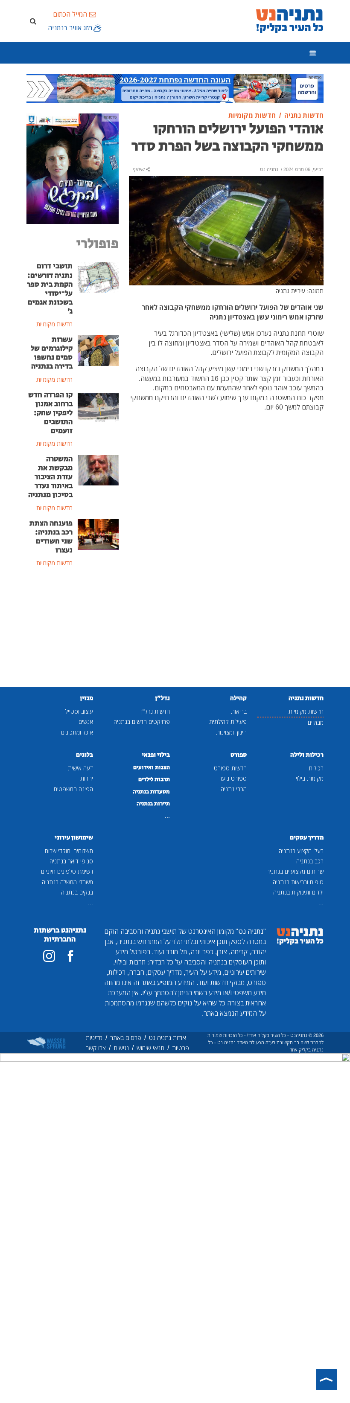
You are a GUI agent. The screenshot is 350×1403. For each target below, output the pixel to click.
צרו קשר (96, 1048)
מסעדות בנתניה (151, 791)
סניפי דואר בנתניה (71, 861)
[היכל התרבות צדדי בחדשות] (72, 168)
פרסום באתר (125, 1038)
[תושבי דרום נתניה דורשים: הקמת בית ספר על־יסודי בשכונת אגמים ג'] (98, 277)
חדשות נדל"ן (155, 711)
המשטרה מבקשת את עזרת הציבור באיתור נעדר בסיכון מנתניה (50, 476)
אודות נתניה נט (167, 1038)
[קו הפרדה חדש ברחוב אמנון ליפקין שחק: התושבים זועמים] (98, 405)
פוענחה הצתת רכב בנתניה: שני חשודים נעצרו (51, 537)
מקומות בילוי (310, 778)
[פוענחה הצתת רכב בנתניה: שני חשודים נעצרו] (98, 533)
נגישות (121, 1048)
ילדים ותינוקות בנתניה (298, 892)
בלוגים (84, 754)
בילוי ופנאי (156, 754)
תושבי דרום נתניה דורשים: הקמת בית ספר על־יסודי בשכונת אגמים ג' (50, 289)
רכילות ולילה (307, 754)
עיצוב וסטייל (79, 711)
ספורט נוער (233, 778)
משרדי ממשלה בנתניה (67, 882)
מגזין (86, 698)
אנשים (86, 721)
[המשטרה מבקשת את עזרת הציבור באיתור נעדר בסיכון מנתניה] (98, 469)
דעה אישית (80, 768)
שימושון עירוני (74, 837)
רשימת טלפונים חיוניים (67, 871)
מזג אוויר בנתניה (70, 27)
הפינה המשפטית (73, 789)
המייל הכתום (70, 14)
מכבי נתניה (234, 789)
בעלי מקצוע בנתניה (301, 851)
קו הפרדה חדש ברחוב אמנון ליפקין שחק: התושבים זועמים (50, 412)
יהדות (86, 778)
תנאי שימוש (150, 1048)
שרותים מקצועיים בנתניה (295, 871)
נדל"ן (162, 698)
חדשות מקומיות (306, 711)
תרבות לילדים (154, 779)
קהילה (238, 698)
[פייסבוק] (70, 955)
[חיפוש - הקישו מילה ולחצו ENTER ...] (33, 21)
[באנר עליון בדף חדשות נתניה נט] (175, 88)
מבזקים (316, 722)
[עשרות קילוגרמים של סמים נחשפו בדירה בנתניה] (98, 349)
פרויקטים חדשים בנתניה (142, 721)
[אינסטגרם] (49, 955)
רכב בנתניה (310, 861)
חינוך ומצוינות (231, 732)
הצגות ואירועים (151, 767)
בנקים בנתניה (77, 892)
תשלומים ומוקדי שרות (68, 851)
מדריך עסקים (307, 837)
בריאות (239, 711)
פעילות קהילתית (228, 721)
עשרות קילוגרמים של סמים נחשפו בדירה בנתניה (52, 353)
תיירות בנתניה (153, 803)
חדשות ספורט (230, 768)
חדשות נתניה (306, 698)
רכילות (316, 768)
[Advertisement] (72, 628)
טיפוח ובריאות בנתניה (298, 882)
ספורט (238, 754)
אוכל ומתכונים (77, 732)
